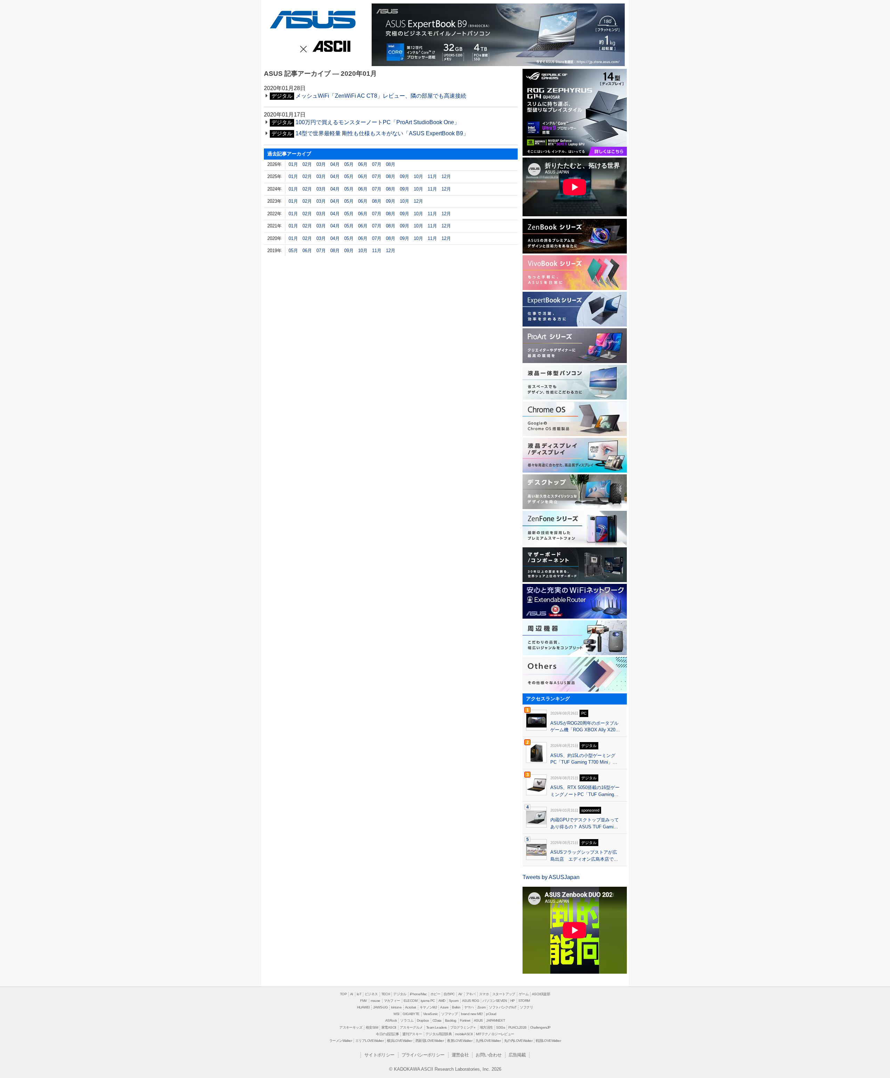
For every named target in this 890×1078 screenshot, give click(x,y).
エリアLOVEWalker (369, 1041)
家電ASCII (388, 1027)
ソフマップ (449, 1014)
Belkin (456, 1007)
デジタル (399, 994)
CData (437, 1020)
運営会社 (460, 1054)
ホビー (435, 994)
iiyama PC (428, 1001)
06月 (362, 164)
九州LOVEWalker (488, 1041)
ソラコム (406, 1020)
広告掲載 (517, 1054)
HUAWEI (363, 1007)
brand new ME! (472, 1014)
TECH (385, 994)
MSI (396, 1014)
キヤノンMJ (428, 1007)
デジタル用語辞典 (439, 1034)
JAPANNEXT (495, 1020)
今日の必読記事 (387, 1034)
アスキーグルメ (411, 1027)
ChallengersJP (540, 1027)
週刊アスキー (412, 1034)
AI (351, 994)
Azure (444, 1007)
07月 (376, 164)
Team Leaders (436, 1027)
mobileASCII (463, 1034)
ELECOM (410, 1001)
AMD (441, 1001)
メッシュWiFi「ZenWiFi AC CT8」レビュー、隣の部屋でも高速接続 (381, 96)
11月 (432, 176)
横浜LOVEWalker (399, 1041)
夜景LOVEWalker (459, 1041)
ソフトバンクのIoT (502, 1007)
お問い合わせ (488, 1054)
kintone (396, 1007)
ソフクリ (526, 1007)
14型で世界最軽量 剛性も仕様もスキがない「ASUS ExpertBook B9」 (382, 133)
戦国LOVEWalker (548, 1041)
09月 (404, 176)
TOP (343, 994)
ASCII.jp (330, 47)
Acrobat (410, 1007)
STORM (524, 1001)
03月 (321, 164)
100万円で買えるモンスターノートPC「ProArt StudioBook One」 (378, 122)
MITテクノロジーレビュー (495, 1034)
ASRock (391, 1020)
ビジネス (371, 994)
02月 (307, 164)
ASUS (311, 18)
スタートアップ (503, 994)
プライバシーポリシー (423, 1054)
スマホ (484, 994)
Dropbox (423, 1020)
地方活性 (486, 1027)
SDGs (500, 1027)
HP (512, 1001)
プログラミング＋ (463, 1027)
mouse (375, 1001)
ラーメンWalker (340, 1041)
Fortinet (465, 1020)
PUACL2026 (517, 1027)
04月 (335, 164)
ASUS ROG (470, 1001)
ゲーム (523, 994)
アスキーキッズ (350, 1027)
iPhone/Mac (418, 994)
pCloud (491, 1014)
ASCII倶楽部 (541, 994)
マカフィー (392, 1001)
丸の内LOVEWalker (518, 1041)
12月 (446, 176)
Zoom (481, 1007)
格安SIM (372, 1027)
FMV (363, 1001)
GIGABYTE (411, 1014)
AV (460, 994)
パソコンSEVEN (495, 1001)
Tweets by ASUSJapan (551, 877)
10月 (418, 176)
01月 (293, 164)
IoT (359, 994)
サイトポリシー (379, 1054)
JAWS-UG (380, 1007)
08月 (390, 164)
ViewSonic (430, 1014)
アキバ (471, 994)
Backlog (450, 1020)
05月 (349, 164)
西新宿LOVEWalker (429, 1041)
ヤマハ (469, 1007)
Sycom (454, 1001)
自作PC (449, 994)
